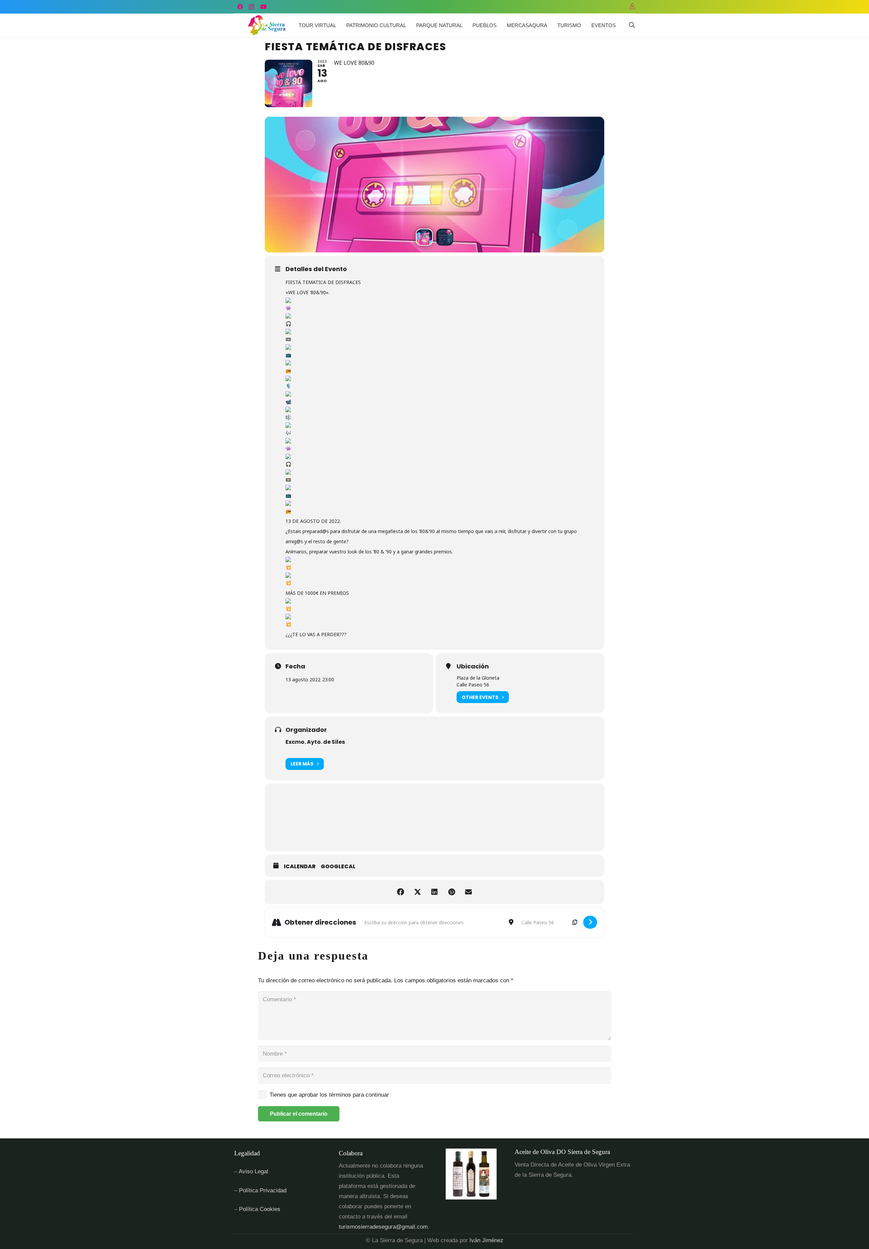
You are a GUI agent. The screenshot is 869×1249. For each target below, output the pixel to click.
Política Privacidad (262, 1190)
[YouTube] (263, 7)
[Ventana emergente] (632, 6)
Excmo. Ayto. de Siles (315, 742)
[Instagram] (251, 7)
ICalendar (300, 866)
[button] (411, 25)
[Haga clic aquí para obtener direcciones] (590, 922)
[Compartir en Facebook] (400, 892)
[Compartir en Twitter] (417, 892)
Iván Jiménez (486, 1240)
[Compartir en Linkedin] (434, 892)
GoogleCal (338, 866)
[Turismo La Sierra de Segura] (266, 25)
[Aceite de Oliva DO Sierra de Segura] (479, 1174)
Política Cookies (259, 1209)
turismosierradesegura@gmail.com (383, 1227)
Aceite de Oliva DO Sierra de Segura (562, 1151)
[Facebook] (240, 7)
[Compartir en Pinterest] (451, 892)
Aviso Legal (253, 1171)
